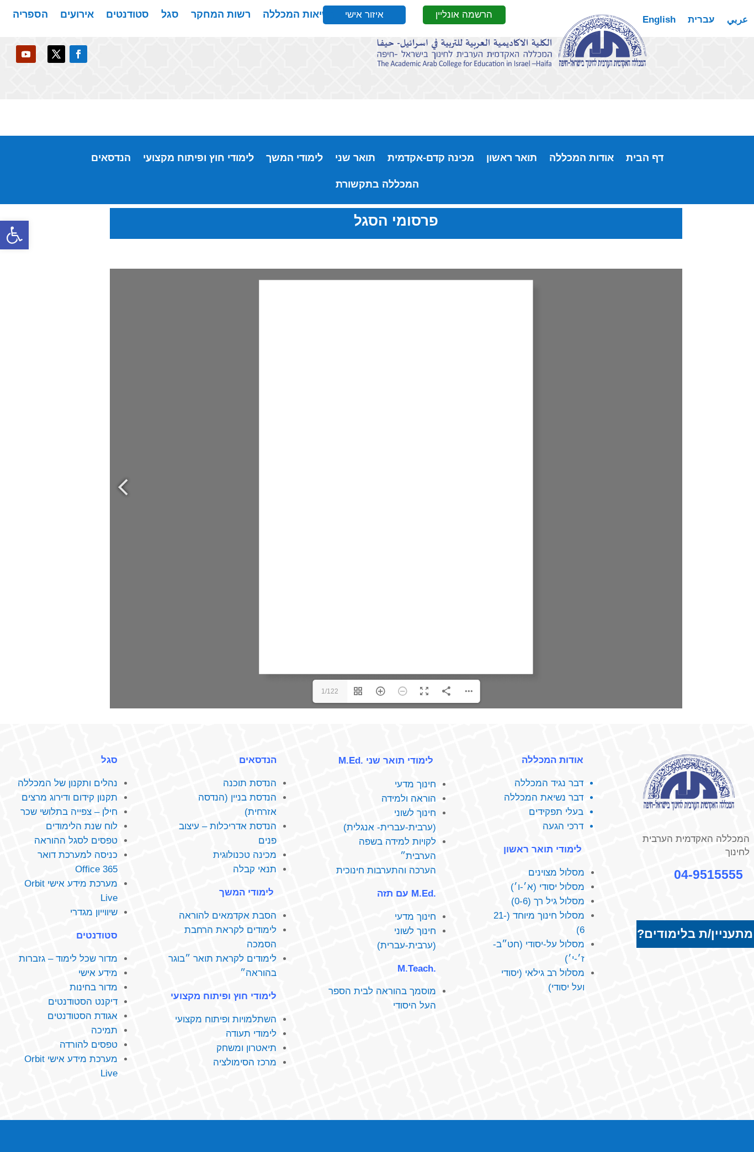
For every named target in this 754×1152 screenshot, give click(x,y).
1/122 (329, 691)
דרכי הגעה (563, 826)
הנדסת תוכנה (250, 783)
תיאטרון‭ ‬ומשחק (246, 1048)
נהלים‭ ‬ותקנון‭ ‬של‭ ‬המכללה (68, 783)
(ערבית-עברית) (406, 945)
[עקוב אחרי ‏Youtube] (26, 54)
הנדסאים (111, 158)
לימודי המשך (294, 158)
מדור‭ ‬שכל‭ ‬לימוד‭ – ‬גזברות (68, 958)
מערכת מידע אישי (82, 883)
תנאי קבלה (255, 869)
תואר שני (355, 158)
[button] (14, 235)
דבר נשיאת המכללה (543, 797)
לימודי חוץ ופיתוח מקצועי (198, 158)
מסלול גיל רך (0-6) (548, 901)
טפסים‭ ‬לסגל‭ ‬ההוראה (76, 840)
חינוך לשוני (415, 813)
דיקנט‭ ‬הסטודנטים (83, 1001)
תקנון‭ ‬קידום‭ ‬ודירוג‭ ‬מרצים (70, 797)
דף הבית (644, 158)
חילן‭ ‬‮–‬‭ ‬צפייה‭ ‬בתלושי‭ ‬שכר (69, 812)
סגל (170, 15)
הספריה (30, 15)
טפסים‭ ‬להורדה (89, 1044)
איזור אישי (364, 14)
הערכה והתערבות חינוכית (386, 870)
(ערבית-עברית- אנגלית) (389, 827)
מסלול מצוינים (556, 872)
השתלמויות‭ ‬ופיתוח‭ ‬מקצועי (226, 1019)
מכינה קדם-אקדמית (430, 158)
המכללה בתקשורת (377, 185)
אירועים (77, 15)
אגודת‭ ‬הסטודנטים (82, 1016)
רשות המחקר (221, 15)
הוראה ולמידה (408, 798)
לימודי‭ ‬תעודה (251, 1033)
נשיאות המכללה (298, 15)
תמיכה (104, 1030)
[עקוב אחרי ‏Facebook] (78, 54)
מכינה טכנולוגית (245, 855)
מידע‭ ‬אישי (98, 973)
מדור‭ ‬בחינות (94, 987)
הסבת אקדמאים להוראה (228, 915)
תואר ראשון (511, 158)
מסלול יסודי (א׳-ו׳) (548, 887)
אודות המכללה (581, 158)
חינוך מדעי (415, 784)
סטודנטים (127, 15)
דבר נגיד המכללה (548, 783)
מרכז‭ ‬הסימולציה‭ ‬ (243, 1062)
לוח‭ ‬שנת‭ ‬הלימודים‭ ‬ (80, 826)
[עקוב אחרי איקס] (56, 54)
